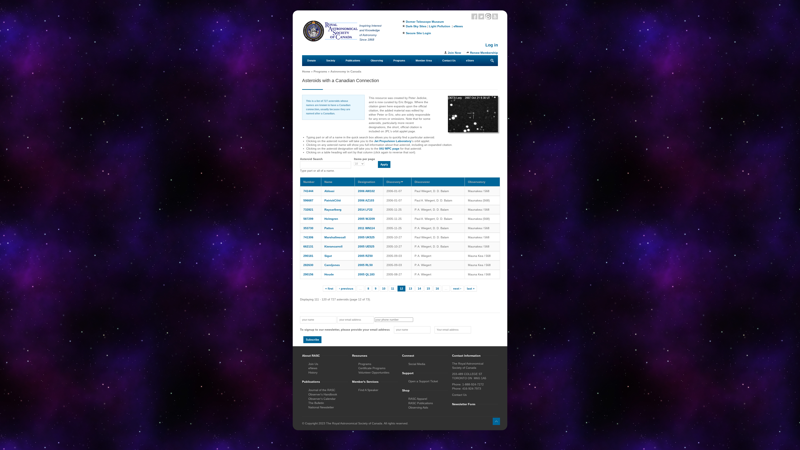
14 (419, 288)
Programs (399, 60)
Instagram (488, 16)
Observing (377, 60)
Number (308, 182)
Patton (329, 228)
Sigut (328, 256)
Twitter (481, 16)
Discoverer (422, 182)
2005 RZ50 (365, 256)
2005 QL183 (366, 274)
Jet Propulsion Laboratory (392, 141)
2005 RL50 (365, 265)
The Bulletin (316, 403)
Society (330, 60)
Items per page (364, 159)
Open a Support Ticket (423, 381)
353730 (308, 228)
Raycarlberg (332, 209)
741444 (308, 191)
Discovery (393, 182)
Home (306, 71)
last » (471, 288)
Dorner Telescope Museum (425, 21)
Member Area (424, 60)
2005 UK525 (366, 237)
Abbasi (329, 191)
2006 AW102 (366, 191)
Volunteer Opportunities (373, 372)
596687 (308, 200)
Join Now (454, 52)
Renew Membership (484, 52)
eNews (458, 26)
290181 (308, 256)
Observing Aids (418, 407)
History (313, 372)
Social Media (416, 364)
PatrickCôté (332, 200)
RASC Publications (420, 403)
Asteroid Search (311, 159)
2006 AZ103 (366, 200)
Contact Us (449, 60)
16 (437, 288)
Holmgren (331, 218)
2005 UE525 (366, 246)
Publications (353, 60)
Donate (311, 60)
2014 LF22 (365, 209)
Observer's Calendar (322, 398)
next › (457, 288)
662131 (308, 246)
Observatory (476, 182)
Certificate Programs (371, 368)
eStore (470, 60)
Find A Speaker (368, 390)
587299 (308, 218)
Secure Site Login (418, 33)
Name (328, 182)
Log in (491, 45)
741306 (308, 237)
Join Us (313, 364)
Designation (366, 182)
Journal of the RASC (321, 390)
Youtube (495, 16)
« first (329, 288)
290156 (308, 274)
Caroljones (332, 265)
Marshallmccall (335, 237)
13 (410, 288)
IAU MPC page (389, 148)
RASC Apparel (417, 398)
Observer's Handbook (322, 394)
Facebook (474, 16)
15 (428, 288)
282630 (308, 265)
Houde (329, 274)
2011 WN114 (366, 228)
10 (383, 288)
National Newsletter (321, 407)
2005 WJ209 (366, 218)
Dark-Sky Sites (416, 26)
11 (392, 288)
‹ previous (346, 288)
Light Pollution (439, 26)
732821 (308, 209)
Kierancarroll (333, 246)
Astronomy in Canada (345, 71)
